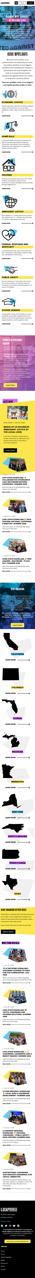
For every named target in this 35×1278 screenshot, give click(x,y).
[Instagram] (10, 1226)
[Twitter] (6, 1226)
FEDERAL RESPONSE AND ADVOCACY (15, 245)
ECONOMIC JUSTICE (12, 102)
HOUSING (7, 175)
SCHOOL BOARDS (11, 310)
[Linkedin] (18, 1226)
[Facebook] (2, 1226)
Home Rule (8, 136)
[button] (16, 3)
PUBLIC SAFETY (10, 277)
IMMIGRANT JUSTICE (13, 211)
